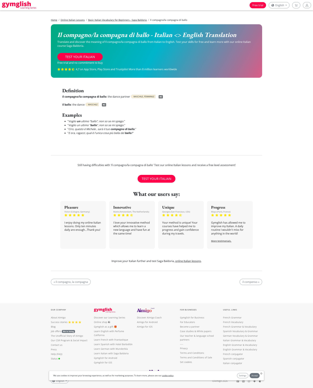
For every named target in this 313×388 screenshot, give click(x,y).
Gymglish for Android (105, 357)
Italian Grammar (232, 340)
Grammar (252, 331)
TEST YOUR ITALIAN (80, 57)
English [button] (280, 5)
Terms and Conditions (192, 352)
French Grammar (232, 317)
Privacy (184, 348)
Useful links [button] (230, 309)
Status (54, 358)
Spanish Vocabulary (234, 331)
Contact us (56, 344)
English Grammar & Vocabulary (240, 349)
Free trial (257, 5)
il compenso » (250, 282)
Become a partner (190, 326)
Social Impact (80, 340)
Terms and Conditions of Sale (196, 357)
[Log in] (307, 5)
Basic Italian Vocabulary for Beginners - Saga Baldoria (117, 20)
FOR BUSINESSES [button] (188, 309)
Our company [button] (58, 309)
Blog (53, 326)
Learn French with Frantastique (111, 339)
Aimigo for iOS (145, 326)
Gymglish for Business (192, 317)
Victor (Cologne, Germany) (77, 211)
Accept (255, 375)
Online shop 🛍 (102, 322)
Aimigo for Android (147, 322)
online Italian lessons (188, 261)
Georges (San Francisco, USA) (176, 211)
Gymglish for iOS (103, 362)
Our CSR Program (60, 340)
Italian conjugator (232, 363)
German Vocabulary (234, 335)
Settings (242, 375)
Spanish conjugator (233, 358)
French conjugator (233, 354)
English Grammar (232, 344)
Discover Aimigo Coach (149, 317)
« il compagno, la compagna (71, 282)
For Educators (187, 322)
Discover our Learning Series (109, 317)
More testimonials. (221, 240)
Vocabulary (250, 340)
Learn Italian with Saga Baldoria (111, 353)
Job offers (62, 331)
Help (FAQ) (56, 354)
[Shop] (296, 5)
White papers (204, 331)
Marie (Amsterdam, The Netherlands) (131, 211)
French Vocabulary (233, 322)
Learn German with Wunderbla (111, 348)
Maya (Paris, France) (221, 211)
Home (54, 20)
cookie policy (167, 375)
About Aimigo (58, 317)
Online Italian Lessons (73, 20)
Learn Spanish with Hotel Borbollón (113, 344)
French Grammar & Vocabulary (240, 326)
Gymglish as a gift (103, 326)
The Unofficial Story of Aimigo (67, 335)
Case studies (187, 331)
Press (54, 349)
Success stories (59, 322)
